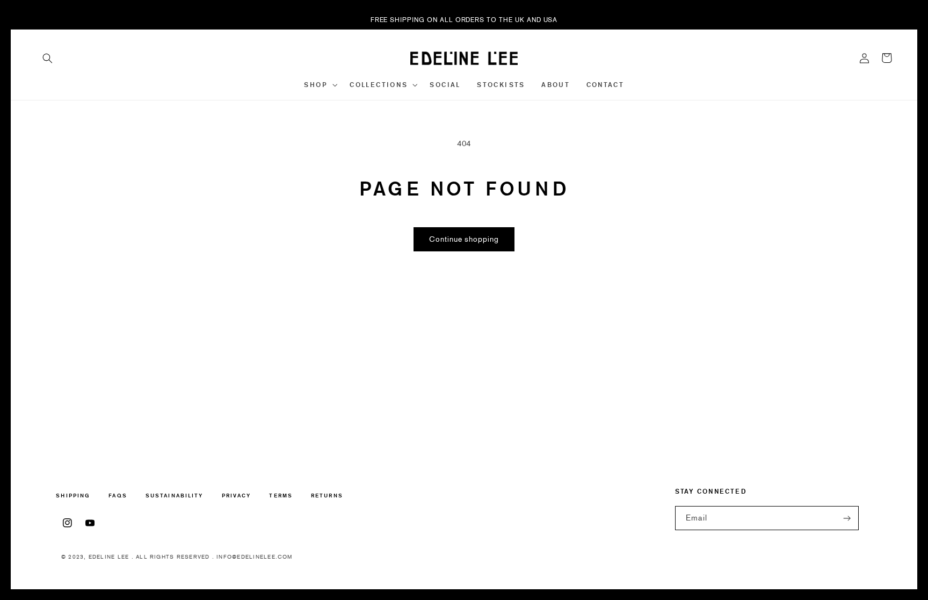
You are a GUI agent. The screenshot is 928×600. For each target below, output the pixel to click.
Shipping (73, 496)
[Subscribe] (847, 518)
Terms (280, 495)
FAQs (117, 495)
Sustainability (174, 495)
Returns (327, 495)
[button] (48, 58)
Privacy (236, 495)
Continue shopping (464, 239)
